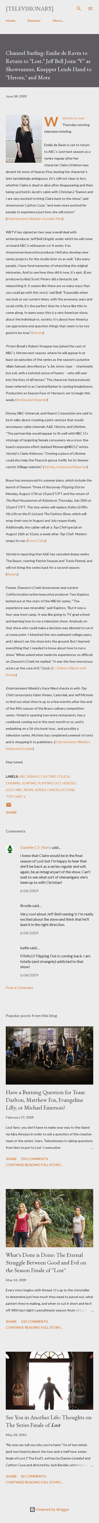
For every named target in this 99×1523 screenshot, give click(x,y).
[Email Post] (9, 806)
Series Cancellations (55, 790)
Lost (10, 790)
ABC (22, 776)
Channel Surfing (21, 783)
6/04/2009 (29, 890)
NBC (19, 790)
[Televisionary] (30, 8)
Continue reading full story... (34, 1165)
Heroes (69, 783)
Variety (37, 333)
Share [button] (11, 812)
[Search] (79, 8)
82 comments (33, 1476)
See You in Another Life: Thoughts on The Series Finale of (49, 1421)
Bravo (33, 776)
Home (10, 20)
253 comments (34, 1159)
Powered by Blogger (52, 1509)
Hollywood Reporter (31, 400)
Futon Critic (36, 541)
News (29, 790)
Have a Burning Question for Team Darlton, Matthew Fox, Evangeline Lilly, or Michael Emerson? (45, 1099)
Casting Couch (55, 776)
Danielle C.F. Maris (35, 847)
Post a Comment (19, 987)
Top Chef (14, 796)
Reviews (34, 20)
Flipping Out (49, 783)
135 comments (34, 1321)
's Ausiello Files (34, 219)
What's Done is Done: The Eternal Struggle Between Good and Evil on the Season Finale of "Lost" (46, 1262)
